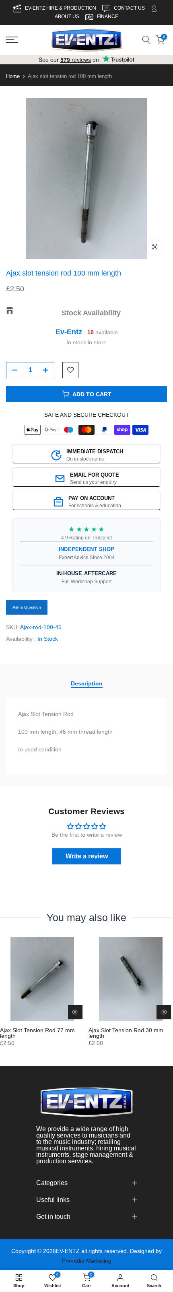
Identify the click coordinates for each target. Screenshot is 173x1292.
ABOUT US (67, 16)
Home (13, 76)
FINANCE (107, 16)
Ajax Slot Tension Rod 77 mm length (37, 1033)
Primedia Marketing (86, 1260)
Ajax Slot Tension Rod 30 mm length (126, 1033)
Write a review (87, 856)
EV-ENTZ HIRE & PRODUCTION (61, 8)
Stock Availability (91, 313)
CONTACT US (130, 8)
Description (87, 683)
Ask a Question (26, 607)
